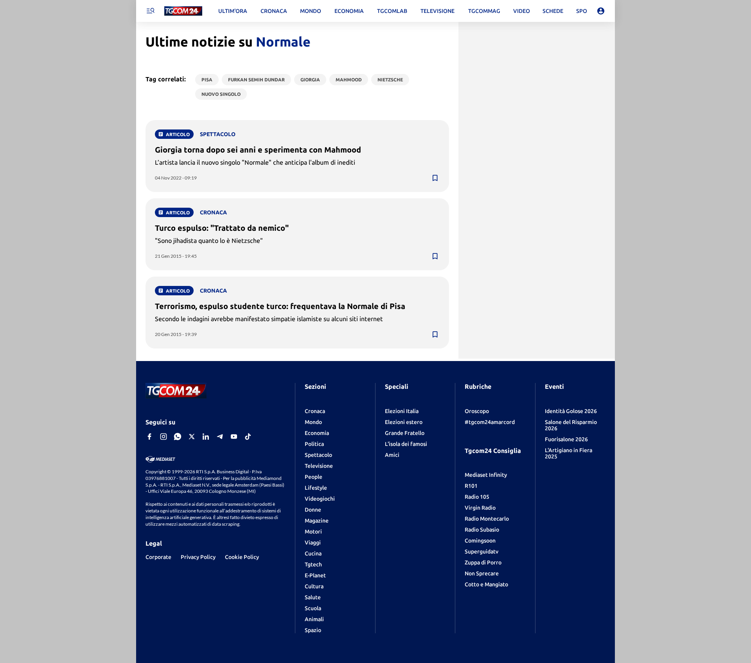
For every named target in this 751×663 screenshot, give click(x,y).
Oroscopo (477, 411)
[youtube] (234, 436)
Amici (392, 455)
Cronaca (315, 411)
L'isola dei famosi (406, 444)
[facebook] (149, 436)
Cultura (314, 586)
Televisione (319, 466)
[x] (192, 436)
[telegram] (220, 436)
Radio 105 (477, 497)
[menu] (150, 11)
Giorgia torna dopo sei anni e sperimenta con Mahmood (258, 149)
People (313, 477)
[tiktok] (248, 436)
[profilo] (601, 11)
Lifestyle (316, 488)
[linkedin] (206, 436)
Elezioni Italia (402, 411)
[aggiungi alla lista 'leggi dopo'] (435, 178)
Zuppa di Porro (483, 562)
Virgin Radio (480, 508)
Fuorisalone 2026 (566, 439)
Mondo (313, 422)
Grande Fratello (404, 433)
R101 (471, 486)
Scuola (313, 608)
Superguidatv (481, 551)
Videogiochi (320, 499)
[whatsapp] (177, 436)
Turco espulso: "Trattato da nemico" (222, 227)
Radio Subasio (482, 529)
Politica (314, 444)
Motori (313, 531)
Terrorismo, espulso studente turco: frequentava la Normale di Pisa (280, 306)
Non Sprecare (482, 573)
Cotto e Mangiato (486, 584)
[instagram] (163, 436)
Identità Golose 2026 (571, 411)
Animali (314, 619)
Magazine (317, 520)
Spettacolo (318, 455)
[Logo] (183, 11)
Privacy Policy (198, 557)
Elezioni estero (403, 422)
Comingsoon (480, 540)
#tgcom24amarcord (490, 422)
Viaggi (313, 542)
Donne (313, 510)
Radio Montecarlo (487, 519)
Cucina (313, 553)
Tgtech (313, 564)
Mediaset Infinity (486, 475)
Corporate (158, 557)
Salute (313, 597)
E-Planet (315, 575)
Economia (317, 433)
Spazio (313, 630)
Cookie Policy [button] (242, 557)
